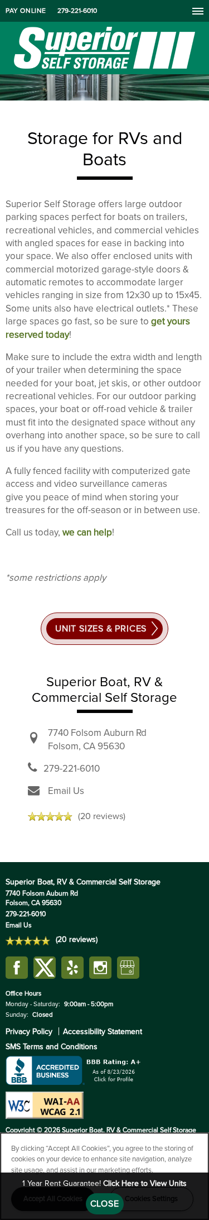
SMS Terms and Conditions (52, 1046)
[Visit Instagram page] (100, 968)
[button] (26, 11)
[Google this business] (128, 968)
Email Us (66, 791)
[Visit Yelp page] (72, 968)
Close (104, 1203)
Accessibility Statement (102, 1031)
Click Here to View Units (145, 1183)
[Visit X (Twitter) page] (44, 968)
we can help (87, 532)
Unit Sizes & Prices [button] (101, 628)
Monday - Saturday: (33, 1004)
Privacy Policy (29, 1031)
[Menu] (197, 10)
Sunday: (17, 1014)
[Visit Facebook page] (17, 968)
